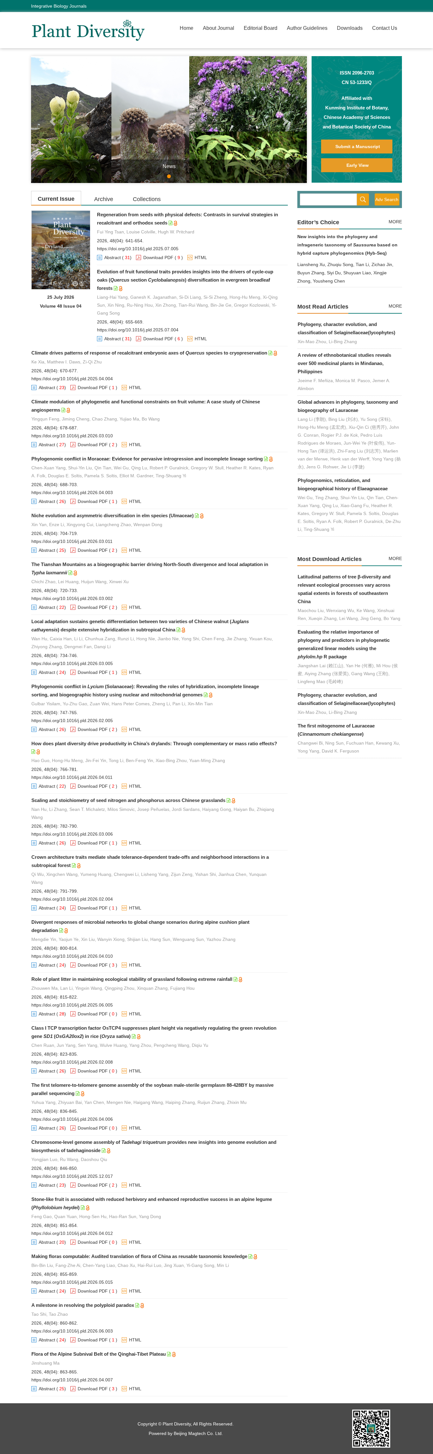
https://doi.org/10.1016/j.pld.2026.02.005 (72, 720)
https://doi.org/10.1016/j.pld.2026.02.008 (72, 1062)
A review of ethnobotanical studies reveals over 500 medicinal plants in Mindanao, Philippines (344, 363)
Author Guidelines (307, 28)
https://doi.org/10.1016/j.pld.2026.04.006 (72, 1119)
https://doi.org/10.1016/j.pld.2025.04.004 (72, 378)
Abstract (112, 257)
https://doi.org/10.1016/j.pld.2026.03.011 (72, 541)
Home (186, 28)
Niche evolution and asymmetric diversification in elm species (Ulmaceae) (112, 515)
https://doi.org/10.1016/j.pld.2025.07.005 (137, 248)
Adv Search (386, 199)
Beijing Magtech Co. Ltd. (198, 1433)
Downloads (350, 28)
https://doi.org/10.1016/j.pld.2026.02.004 (72, 899)
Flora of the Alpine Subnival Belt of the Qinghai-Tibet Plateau (98, 1354)
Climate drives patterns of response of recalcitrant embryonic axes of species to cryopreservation (149, 352)
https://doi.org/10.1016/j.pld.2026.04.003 (72, 492)
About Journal (218, 28)
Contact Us (384, 28)
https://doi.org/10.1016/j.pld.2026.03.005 (72, 663)
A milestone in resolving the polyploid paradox (82, 1305)
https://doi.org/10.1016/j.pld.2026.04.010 (72, 956)
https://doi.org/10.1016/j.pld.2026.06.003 (72, 1330)
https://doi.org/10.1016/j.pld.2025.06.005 (72, 1004)
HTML (201, 257)
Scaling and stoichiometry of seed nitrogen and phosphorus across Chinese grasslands (128, 800)
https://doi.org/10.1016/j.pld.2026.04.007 (72, 1379)
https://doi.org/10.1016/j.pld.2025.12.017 (72, 1176)
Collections (147, 199)
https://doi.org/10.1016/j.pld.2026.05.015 (72, 1282)
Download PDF (158, 257)
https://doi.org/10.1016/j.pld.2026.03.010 (72, 435)
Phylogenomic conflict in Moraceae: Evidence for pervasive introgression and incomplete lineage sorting (147, 458)
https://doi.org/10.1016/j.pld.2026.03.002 (72, 598)
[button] (52, 119)
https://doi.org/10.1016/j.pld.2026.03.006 (72, 834)
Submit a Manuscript (357, 146)
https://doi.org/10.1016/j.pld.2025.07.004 (137, 329)
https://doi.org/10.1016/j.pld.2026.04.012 (72, 1233)
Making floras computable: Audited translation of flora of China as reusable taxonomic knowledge (139, 1256)
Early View (357, 165)
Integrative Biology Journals (59, 6)
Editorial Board (260, 28)
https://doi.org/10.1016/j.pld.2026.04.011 (72, 777)
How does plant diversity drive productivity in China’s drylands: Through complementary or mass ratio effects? (154, 743)
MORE (395, 221)
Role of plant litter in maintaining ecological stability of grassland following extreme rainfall (131, 979)
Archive (103, 199)
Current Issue (56, 199)
